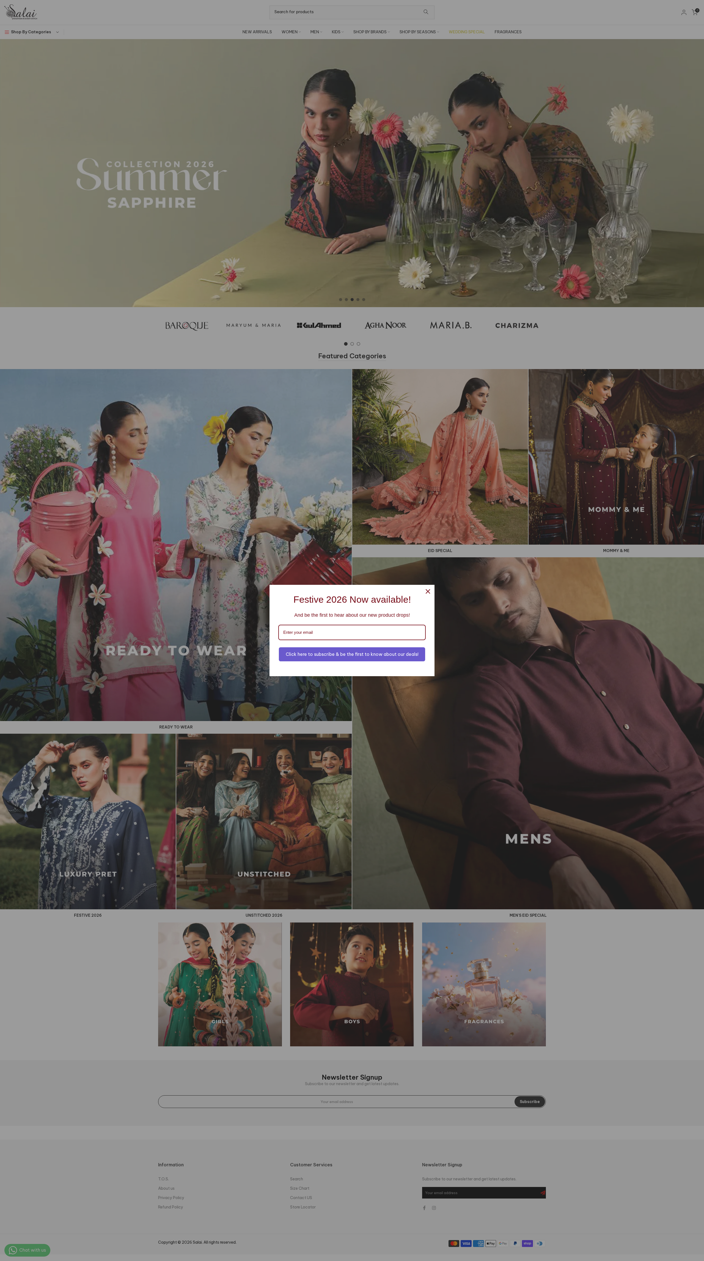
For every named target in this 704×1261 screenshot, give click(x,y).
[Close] (428, 591)
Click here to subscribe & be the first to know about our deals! (352, 654)
